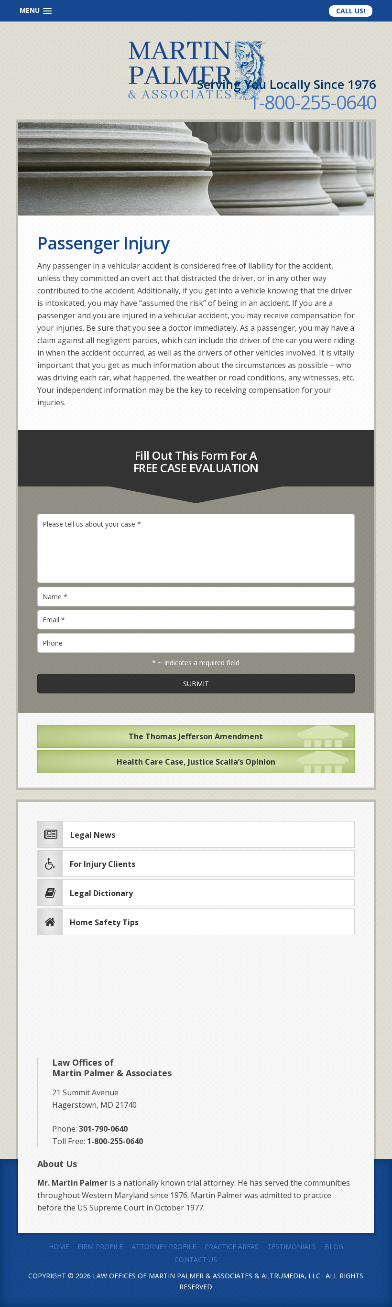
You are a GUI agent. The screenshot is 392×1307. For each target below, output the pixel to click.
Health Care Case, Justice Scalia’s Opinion (196, 761)
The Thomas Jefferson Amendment (196, 736)
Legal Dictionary (101, 893)
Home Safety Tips (104, 922)
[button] (36, 11)
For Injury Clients (102, 864)
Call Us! (350, 10)
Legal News (92, 835)
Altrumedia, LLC (290, 1275)
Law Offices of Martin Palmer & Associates (172, 1275)
